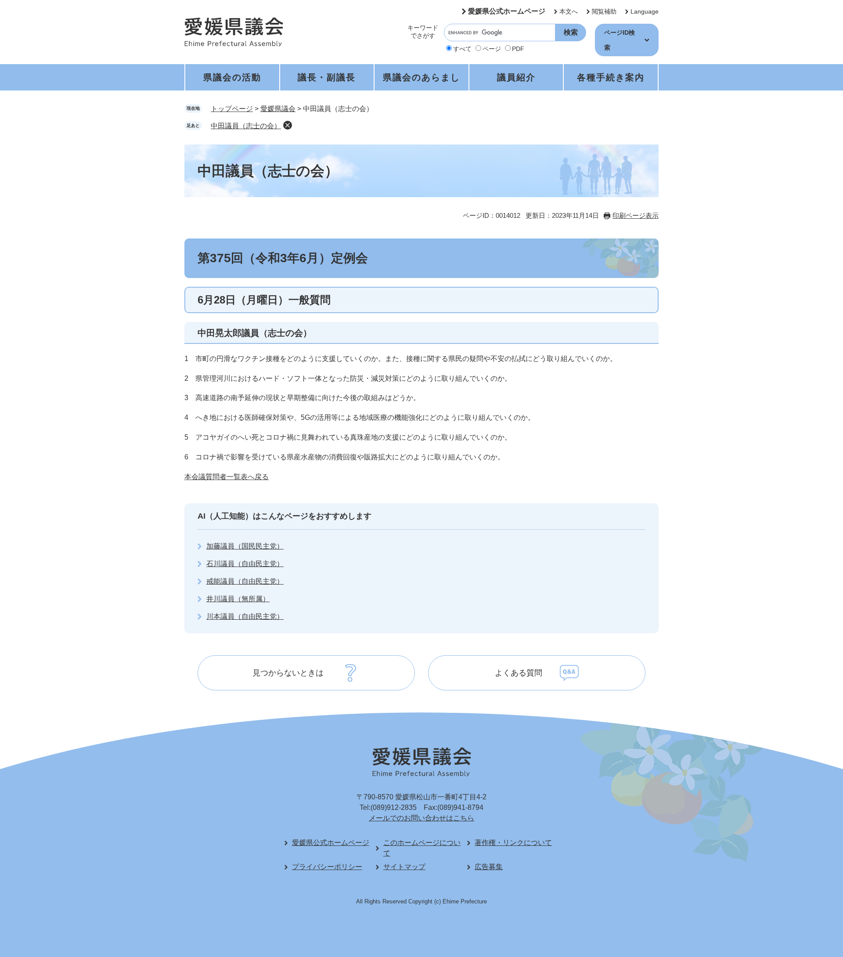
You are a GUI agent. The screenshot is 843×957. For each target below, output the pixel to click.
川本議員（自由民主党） (245, 616)
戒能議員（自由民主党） (245, 581)
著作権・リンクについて (513, 842)
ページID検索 (619, 40)
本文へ (568, 11)
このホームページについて (422, 848)
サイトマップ (404, 866)
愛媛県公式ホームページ (506, 11)
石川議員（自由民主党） (245, 563)
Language (644, 11)
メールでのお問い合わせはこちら (421, 818)
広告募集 (489, 866)
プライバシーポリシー (327, 866)
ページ (492, 48)
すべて (462, 48)
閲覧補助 (604, 11)
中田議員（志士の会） (246, 126)
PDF (518, 48)
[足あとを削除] (287, 125)
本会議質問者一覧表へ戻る (226, 476)
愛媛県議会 (277, 108)
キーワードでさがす (422, 31)
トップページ (232, 108)
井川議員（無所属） (238, 599)
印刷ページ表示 (635, 215)
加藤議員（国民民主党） (245, 546)
